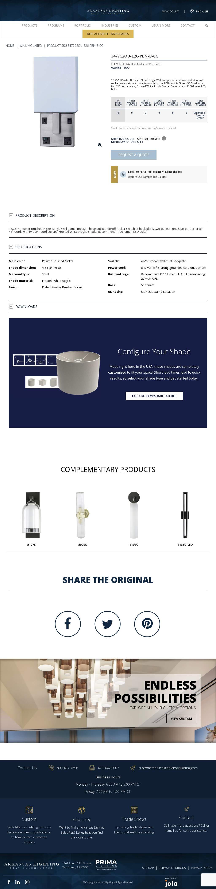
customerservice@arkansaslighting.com (168, 768)
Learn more (160, 25)
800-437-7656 (67, 768)
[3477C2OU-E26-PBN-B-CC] (57, 102)
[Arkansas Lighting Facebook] (8, 882)
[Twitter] (107, 624)
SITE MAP (148, 868)
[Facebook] (68, 624)
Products (30, 25)
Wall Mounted (31, 46)
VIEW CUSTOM (181, 719)
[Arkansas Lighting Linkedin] (17, 882)
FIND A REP (202, 11)
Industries (110, 25)
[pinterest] (147, 624)
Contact (188, 25)
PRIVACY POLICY (201, 868)
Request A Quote (134, 154)
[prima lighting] (107, 865)
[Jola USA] (187, 882)
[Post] (31, 515)
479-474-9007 (108, 768)
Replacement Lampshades (108, 34)
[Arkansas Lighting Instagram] (27, 882)
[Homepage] (108, 8)
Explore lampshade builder (154, 396)
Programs (56, 25)
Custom (135, 25)
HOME (10, 46)
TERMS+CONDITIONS (172, 868)
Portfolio (82, 25)
